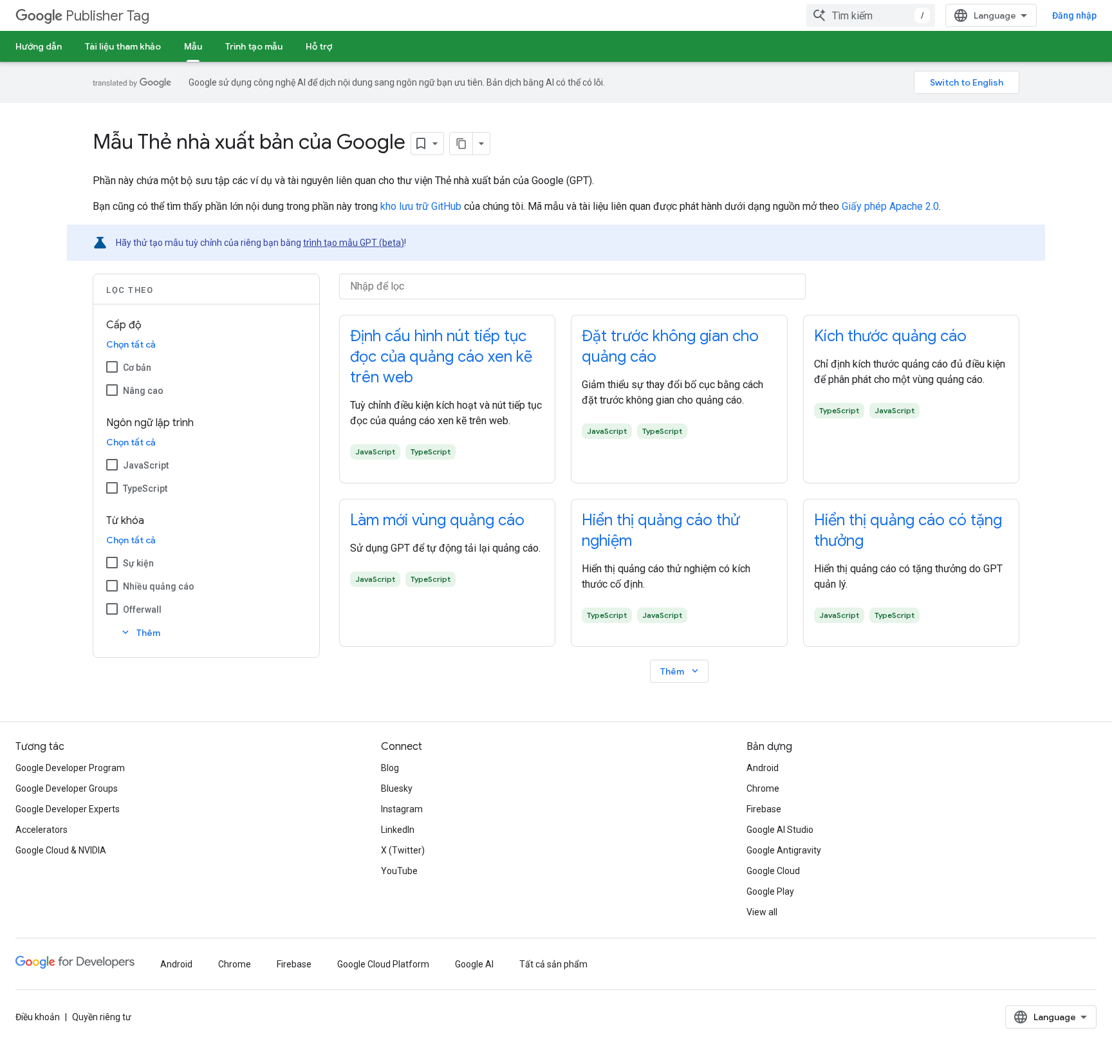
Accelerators (41, 830)
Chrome (762, 788)
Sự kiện (138, 563)
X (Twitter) (403, 850)
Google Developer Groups (66, 788)
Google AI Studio (779, 830)
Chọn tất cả (131, 344)
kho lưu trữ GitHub (420, 206)
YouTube (399, 871)
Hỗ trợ (319, 46)
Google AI (474, 964)
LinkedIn (397, 830)
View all (761, 912)
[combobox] (870, 15)
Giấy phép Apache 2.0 (890, 206)
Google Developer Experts (67, 809)
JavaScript (146, 465)
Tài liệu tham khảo (123, 46)
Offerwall (142, 609)
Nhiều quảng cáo (158, 586)
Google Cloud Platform (383, 964)
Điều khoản (37, 1017)
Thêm (140, 632)
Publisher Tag (107, 15)
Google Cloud (773, 871)
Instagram (402, 809)
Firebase (763, 809)
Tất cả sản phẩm (553, 964)
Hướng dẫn (38, 46)
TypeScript (145, 488)
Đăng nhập (1074, 15)
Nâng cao (143, 391)
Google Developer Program (70, 768)
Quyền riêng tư (101, 1017)
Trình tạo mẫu (254, 46)
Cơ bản (137, 367)
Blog (390, 768)
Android (762, 768)
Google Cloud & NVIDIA (60, 850)
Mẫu (193, 46)
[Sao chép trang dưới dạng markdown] (461, 143)
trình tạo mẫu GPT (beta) (353, 243)
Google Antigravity (783, 850)
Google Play (770, 891)
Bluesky (396, 788)
